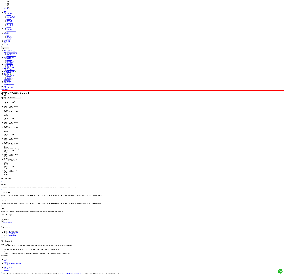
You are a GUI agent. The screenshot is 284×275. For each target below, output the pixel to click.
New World (9, 20)
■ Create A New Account (6, 223)
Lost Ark (9, 15)
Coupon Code (7, 41)
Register (2, 87)
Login (2, 86)
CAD (8, 3)
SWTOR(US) (10, 24)
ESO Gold (6, 270)
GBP (8, 7)
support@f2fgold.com (12, 233)
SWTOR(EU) (10, 25)
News (8, 35)
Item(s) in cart (4, 89)
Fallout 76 (9, 19)
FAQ (5, 43)
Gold (5, 12)
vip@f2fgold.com (11, 235)
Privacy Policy (7, 264)
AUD (8, 1)
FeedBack (6, 259)
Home (5, 11)
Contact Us (9, 37)
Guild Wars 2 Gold (8, 267)
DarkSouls (9, 27)
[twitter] (4, 237)
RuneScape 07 (10, 21)
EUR (8, 4)
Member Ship (7, 40)
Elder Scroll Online (11, 16)
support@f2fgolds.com (12, 232)
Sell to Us (6, 44)
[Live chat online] (280, 271)
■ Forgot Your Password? (7, 222)
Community (6, 33)
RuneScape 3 (10, 23)
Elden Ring (9, 13)
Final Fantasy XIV (11, 17)
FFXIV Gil (6, 268)
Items (5, 28)
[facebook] (1, 237)
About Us (9, 36)
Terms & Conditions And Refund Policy (13, 263)
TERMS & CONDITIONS (65, 273)
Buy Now (6, 105)
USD (8, 5)
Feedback (9, 39)
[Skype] (3, 237)
